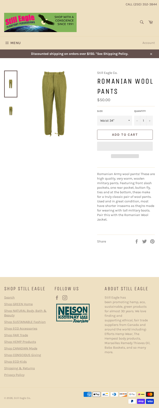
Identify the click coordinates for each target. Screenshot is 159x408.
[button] (125, 146)
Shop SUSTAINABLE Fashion (25, 322)
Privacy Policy (14, 375)
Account (148, 43)
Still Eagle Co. (22, 398)
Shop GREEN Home (18, 304)
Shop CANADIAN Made (20, 348)
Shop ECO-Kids (15, 362)
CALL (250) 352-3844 (141, 4)
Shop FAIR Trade (16, 335)
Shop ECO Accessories (20, 328)
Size (100, 111)
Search (9, 297)
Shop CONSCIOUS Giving (22, 355)
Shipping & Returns (19, 368)
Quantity (140, 111)
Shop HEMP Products (20, 342)
